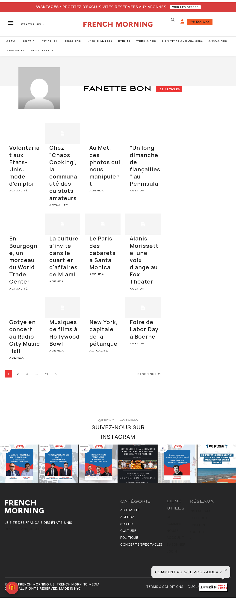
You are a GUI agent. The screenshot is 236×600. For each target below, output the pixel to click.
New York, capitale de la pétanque (103, 332)
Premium (199, 21)
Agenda (96, 190)
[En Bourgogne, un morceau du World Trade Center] (22, 224)
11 (46, 374)
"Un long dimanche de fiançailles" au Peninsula (145, 165)
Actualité (18, 190)
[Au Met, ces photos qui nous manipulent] (102, 133)
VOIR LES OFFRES (185, 7)
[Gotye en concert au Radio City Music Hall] (22, 308)
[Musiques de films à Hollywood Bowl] (62, 308)
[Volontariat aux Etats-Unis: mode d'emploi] (22, 133)
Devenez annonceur (24, 529)
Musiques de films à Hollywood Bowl (64, 332)
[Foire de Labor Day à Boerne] (143, 308)
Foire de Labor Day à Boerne (144, 329)
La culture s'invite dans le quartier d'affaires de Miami (64, 256)
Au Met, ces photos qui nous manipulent (104, 165)
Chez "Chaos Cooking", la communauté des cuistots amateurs (63, 173)
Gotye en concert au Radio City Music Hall (24, 336)
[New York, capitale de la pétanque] (102, 308)
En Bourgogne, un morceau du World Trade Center (23, 259)
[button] (173, 20)
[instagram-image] (19, 464)
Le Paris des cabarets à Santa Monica (102, 252)
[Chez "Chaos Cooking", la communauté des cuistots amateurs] (62, 133)
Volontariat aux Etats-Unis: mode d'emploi (24, 165)
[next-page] (56, 374)
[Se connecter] (182, 22)
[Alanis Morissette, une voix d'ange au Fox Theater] (143, 224)
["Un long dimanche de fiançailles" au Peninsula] (143, 133)
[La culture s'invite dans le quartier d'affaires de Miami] (62, 224)
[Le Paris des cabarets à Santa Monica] (102, 224)
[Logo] (60, 506)
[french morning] (118, 24)
